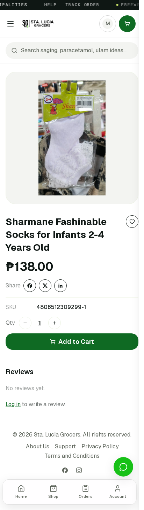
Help (48, 5)
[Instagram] (79, 470)
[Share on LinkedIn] (60, 285)
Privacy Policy (99, 446)
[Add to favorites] (132, 221)
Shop (53, 496)
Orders (85, 496)
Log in (13, 404)
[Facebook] (65, 470)
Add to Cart (76, 342)
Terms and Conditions (72, 455)
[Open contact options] (123, 467)
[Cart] (127, 23)
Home (21, 496)
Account (117, 496)
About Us (37, 446)
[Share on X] (45, 285)
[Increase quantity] (54, 323)
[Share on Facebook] (29, 285)
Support (65, 446)
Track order (80, 5)
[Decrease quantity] (25, 323)
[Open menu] (10, 23)
